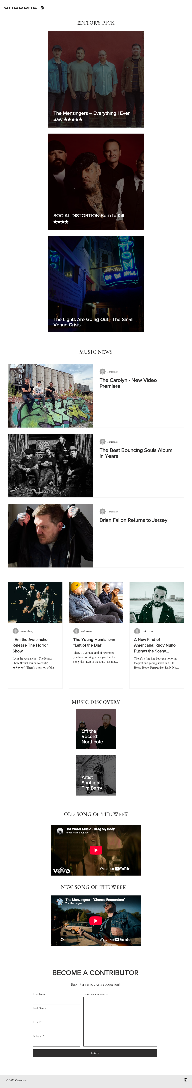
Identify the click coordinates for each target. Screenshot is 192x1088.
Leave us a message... (96, 994)
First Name (39, 994)
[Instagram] (42, 8)
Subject (37, 1036)
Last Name (39, 1007)
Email (36, 1022)
